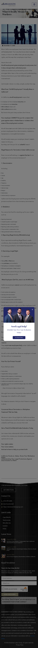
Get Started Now (19, 337)
